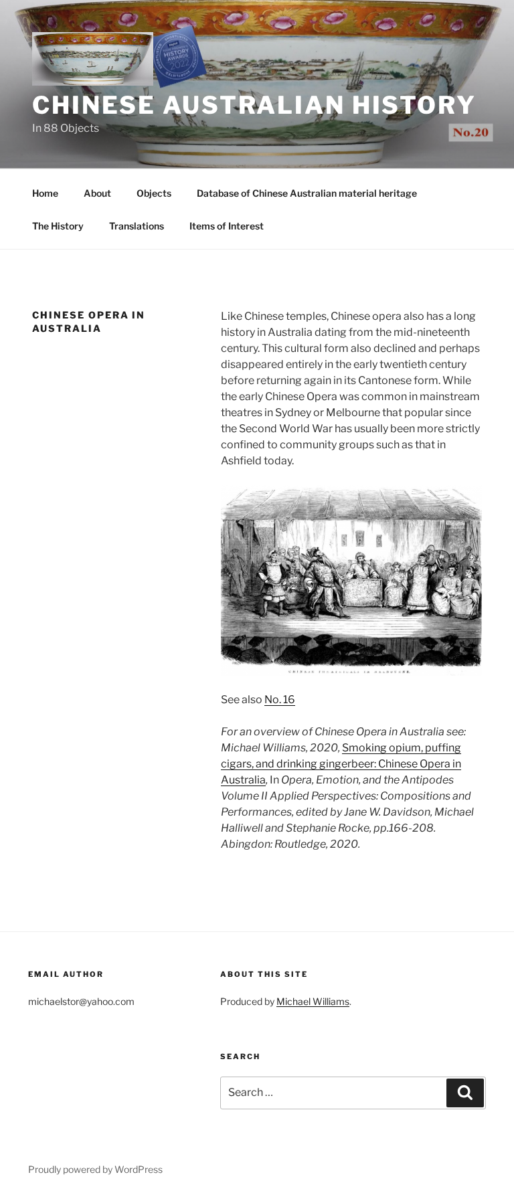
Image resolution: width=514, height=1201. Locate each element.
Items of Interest (226, 226)
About (97, 193)
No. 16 (279, 699)
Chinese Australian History (254, 105)
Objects (154, 193)
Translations (136, 226)
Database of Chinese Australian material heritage (307, 193)
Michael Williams (312, 1001)
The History (58, 226)
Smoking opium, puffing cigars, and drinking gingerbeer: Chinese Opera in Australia (341, 763)
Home (45, 193)
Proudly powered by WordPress (95, 1169)
